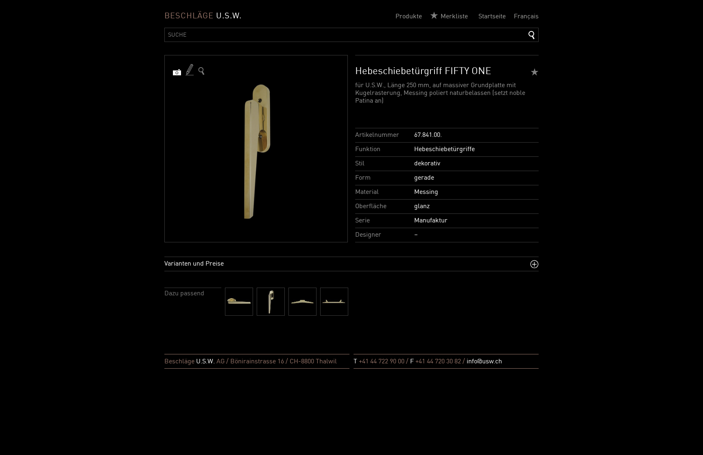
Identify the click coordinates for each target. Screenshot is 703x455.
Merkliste (454, 16)
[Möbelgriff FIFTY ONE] (302, 302)
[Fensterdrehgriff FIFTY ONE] (271, 302)
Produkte (408, 16)
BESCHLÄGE (203, 16)
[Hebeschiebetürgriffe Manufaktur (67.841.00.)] (201, 71)
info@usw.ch (484, 361)
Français (526, 16)
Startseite (492, 16)
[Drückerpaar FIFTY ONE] (239, 302)
